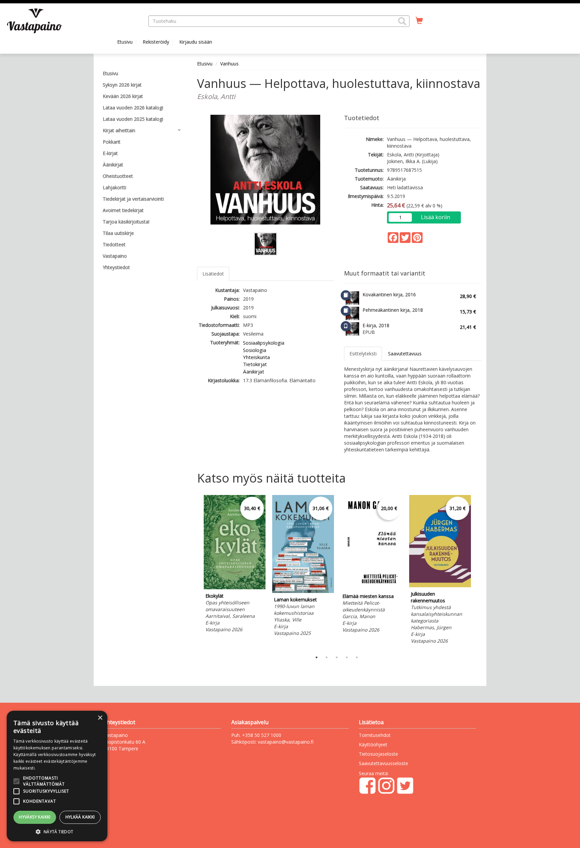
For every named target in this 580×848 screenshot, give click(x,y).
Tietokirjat (255, 364)
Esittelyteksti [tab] (363, 353)
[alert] (57, 776)
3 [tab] (336, 657)
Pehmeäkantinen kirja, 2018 (392, 310)
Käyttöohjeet (373, 744)
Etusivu (125, 42)
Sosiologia (254, 350)
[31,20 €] (440, 585)
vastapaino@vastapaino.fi (285, 742)
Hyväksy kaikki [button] (35, 817)
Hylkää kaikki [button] (80, 817)
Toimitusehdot (375, 735)
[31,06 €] (303, 591)
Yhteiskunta (256, 357)
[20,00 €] (371, 588)
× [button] (99, 717)
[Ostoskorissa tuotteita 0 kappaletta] (419, 21)
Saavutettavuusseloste (383, 763)
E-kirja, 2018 (375, 325)
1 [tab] (316, 657)
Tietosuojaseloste (378, 754)
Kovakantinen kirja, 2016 (389, 294)
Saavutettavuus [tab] (405, 353)
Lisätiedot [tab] (213, 273)
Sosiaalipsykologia (263, 342)
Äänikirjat (253, 371)
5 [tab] (356, 657)
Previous (195, 571)
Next (478, 571)
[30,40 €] (234, 587)
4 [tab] (346, 657)
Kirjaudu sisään (195, 42)
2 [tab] (326, 657)
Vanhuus (229, 63)
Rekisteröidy (156, 42)
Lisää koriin (435, 217)
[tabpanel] (234, 565)
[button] (402, 21)
